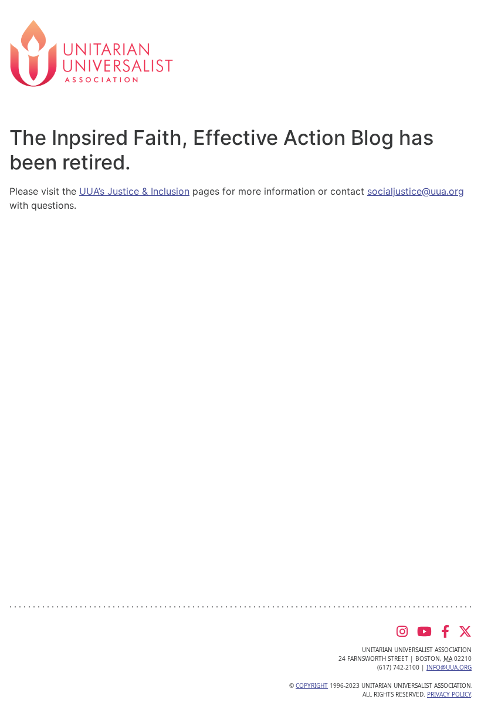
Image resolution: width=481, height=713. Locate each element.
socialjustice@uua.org (415, 191)
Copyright (312, 685)
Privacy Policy (449, 694)
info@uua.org (449, 667)
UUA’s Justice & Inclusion (134, 191)
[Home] (91, 52)
